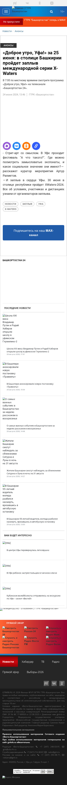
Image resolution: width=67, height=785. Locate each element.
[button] (7, 146)
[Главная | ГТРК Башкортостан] (24, 11)
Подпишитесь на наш (33, 232)
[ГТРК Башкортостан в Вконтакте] (27, 3)
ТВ (42, 661)
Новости (10, 204)
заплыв (27, 204)
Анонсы (8, 45)
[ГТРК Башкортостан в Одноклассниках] (40, 3)
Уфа (40, 204)
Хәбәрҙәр (28, 661)
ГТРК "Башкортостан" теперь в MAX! (45, 19)
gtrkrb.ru (61, 714)
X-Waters (10, 209)
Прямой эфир (15, 623)
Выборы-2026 (35, 672)
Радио (55, 661)
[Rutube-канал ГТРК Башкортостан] (15, 3)
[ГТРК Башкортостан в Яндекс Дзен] (52, 3)
